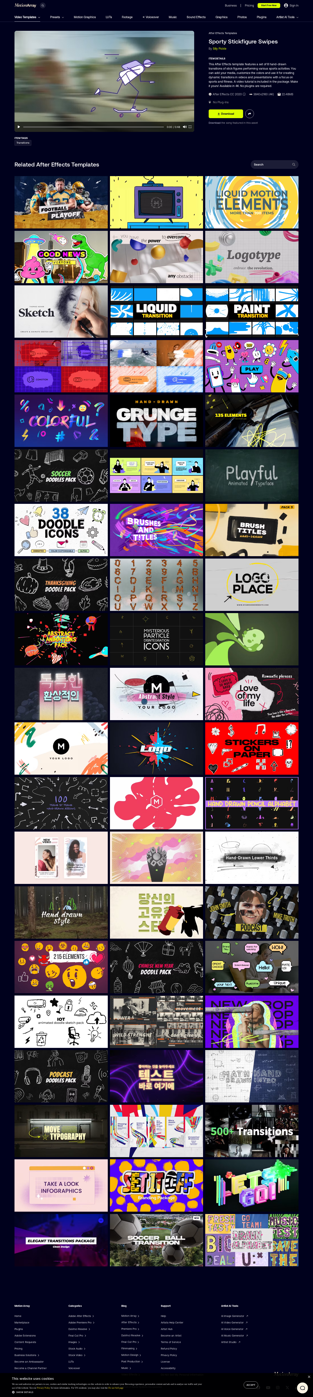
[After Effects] (138, 1322)
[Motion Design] (139, 1355)
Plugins (261, 17)
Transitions (22, 142)
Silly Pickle (219, 48)
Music (173, 17)
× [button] (309, 1377)
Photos (242, 17)
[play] (18, 127)
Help (163, 1316)
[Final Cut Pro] (137, 1342)
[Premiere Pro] (138, 1329)
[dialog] (156, 1385)
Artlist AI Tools (285, 17)
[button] (107, 1392)
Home (17, 1316)
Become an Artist (171, 1335)
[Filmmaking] (136, 1348)
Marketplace (21, 1322)
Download (215, 122)
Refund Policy (169, 1348)
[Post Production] (141, 1361)
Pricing (18, 1348)
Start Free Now (269, 5)
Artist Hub (167, 1329)
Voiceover (152, 17)
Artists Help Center (172, 1322)
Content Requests (25, 1342)
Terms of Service (171, 1342)
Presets (55, 17)
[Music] (129, 1368)
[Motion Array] (138, 1316)
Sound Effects (196, 17)
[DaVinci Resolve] (142, 1335)
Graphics (222, 17)
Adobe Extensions (25, 1335)
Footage (127, 17)
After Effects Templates (223, 33)
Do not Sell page (116, 1388)
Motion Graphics (85, 17)
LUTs (109, 17)
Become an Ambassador (29, 1361)
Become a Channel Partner (30, 1368)
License (165, 1361)
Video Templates (25, 17)
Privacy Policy (169, 1355)
